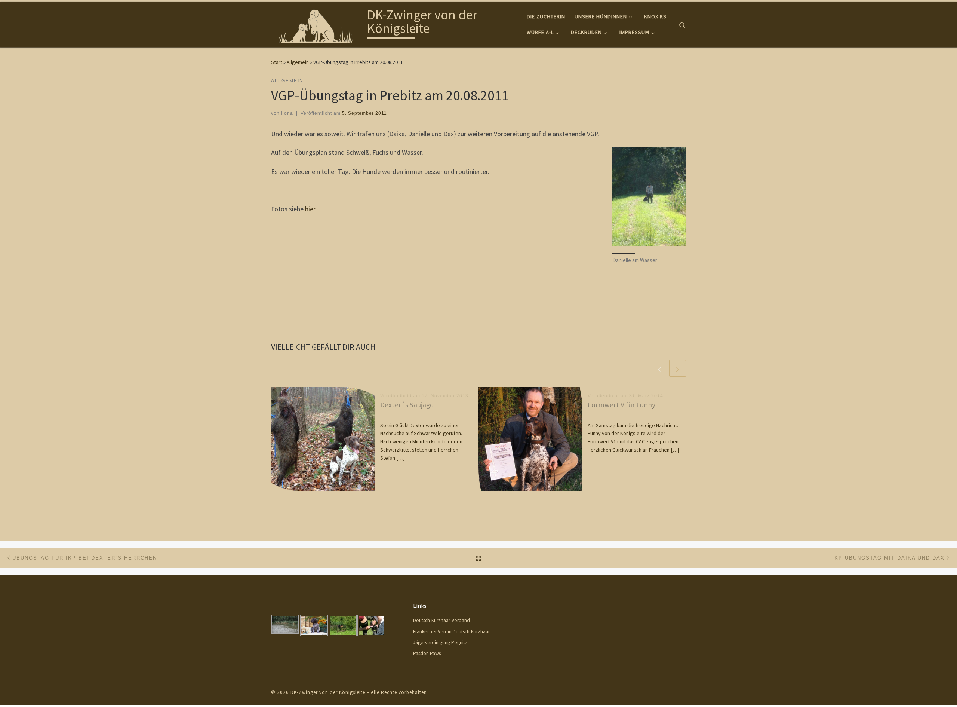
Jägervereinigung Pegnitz (440, 642)
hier (310, 209)
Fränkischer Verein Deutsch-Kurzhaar (451, 631)
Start (276, 62)
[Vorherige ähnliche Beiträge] (659, 368)
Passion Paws (427, 653)
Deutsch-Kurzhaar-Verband (441, 620)
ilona (287, 113)
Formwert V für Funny (621, 404)
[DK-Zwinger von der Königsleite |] (317, 23)
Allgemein (298, 62)
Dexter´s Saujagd (407, 404)
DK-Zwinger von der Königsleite (327, 692)
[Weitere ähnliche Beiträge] (677, 368)
